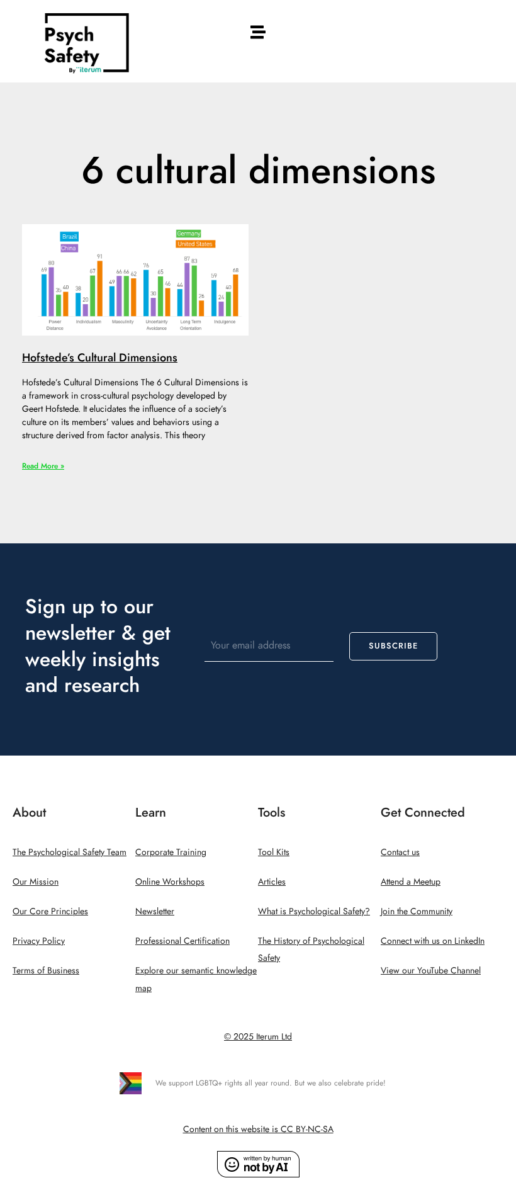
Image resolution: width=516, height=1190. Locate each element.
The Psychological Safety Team (69, 852)
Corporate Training (170, 852)
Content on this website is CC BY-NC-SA (258, 1129)
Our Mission (36, 882)
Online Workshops (170, 882)
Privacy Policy (39, 941)
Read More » (43, 466)
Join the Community (416, 911)
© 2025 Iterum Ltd (258, 1037)
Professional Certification (182, 941)
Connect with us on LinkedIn (433, 941)
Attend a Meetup (410, 882)
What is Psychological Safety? (314, 911)
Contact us (400, 852)
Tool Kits (273, 852)
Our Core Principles (50, 911)
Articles (272, 882)
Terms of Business (46, 971)
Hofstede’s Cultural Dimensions (99, 357)
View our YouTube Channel (431, 971)
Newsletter (154, 911)
